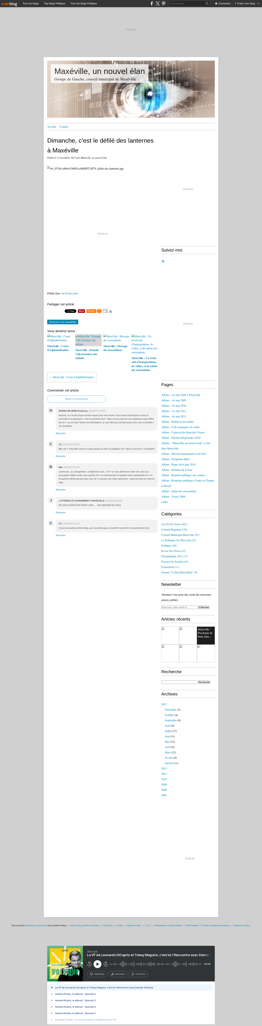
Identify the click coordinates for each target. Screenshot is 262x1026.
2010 (164, 779)
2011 (164, 774)
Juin (167, 736)
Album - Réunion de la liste (176, 470)
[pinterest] (163, 3)
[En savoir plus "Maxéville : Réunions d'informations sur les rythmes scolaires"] (170, 653)
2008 (164, 790)
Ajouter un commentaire (76, 399)
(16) (174, 561)
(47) (173, 551)
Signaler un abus (134, 925)
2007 (164, 795)
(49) (169, 545)
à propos (140, 974)
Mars (168, 752)
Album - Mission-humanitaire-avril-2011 (184, 454)
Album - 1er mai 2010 (173, 405)
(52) (178, 540)
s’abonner (99, 974)
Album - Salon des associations (178, 491)
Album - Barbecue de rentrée (177, 421)
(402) (174, 524)
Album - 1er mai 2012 (173, 416)
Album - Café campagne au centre (180, 427)
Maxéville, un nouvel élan (99, 71)
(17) (174, 556)
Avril (168, 747)
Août (167, 725)
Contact (64, 126)
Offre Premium (192, 925)
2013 (164, 704)
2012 (164, 768)
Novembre (170, 709)
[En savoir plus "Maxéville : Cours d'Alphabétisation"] (188, 635)
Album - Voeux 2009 (173, 496)
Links (164, 502)
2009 (164, 784)
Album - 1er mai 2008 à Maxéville (180, 395)
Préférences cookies (241, 925)
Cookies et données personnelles (215, 925)
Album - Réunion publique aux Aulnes (183, 475)
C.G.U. (148, 925)
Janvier (169, 763)
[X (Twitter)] (157, 3)
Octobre (169, 715)
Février (169, 757)
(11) (170, 567)
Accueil (51, 126)
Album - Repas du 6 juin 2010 (178, 464)
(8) (179, 572)
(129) (174, 529)
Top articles (108, 925)
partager (120, 974)
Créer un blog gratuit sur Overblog (84, 925)
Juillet (168, 731)
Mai (167, 741)
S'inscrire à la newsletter (62, 322)
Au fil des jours (69, 293)
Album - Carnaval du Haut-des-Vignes (183, 432)
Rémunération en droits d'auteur (168, 925)
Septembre (171, 720)
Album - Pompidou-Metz (175, 459)
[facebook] (152, 3)
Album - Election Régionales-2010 (181, 437)
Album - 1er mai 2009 (173, 400)
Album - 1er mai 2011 (173, 411)
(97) (180, 535)
